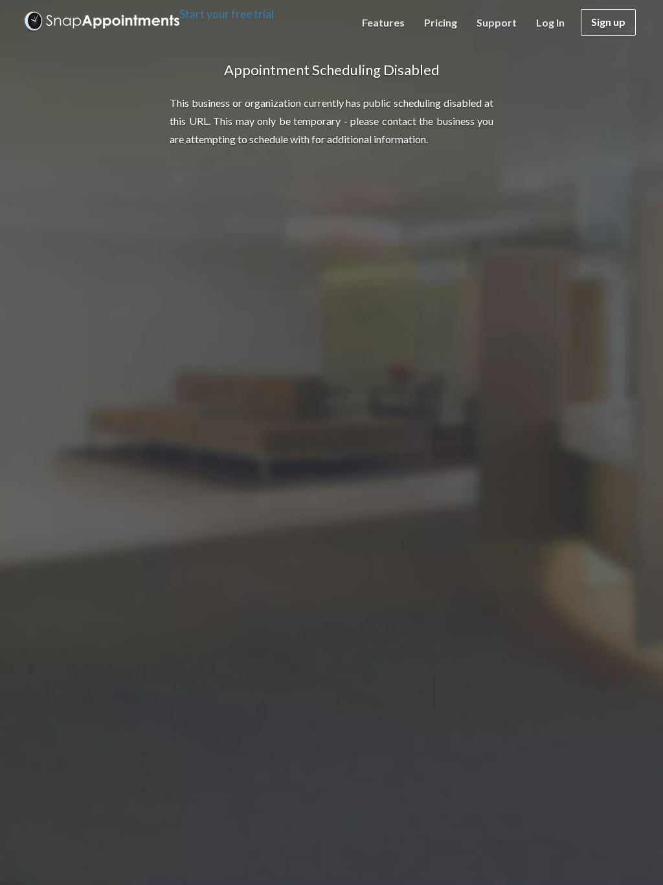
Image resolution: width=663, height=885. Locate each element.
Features (383, 22)
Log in (550, 22)
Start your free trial (226, 14)
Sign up (608, 22)
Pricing (440, 22)
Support (497, 22)
